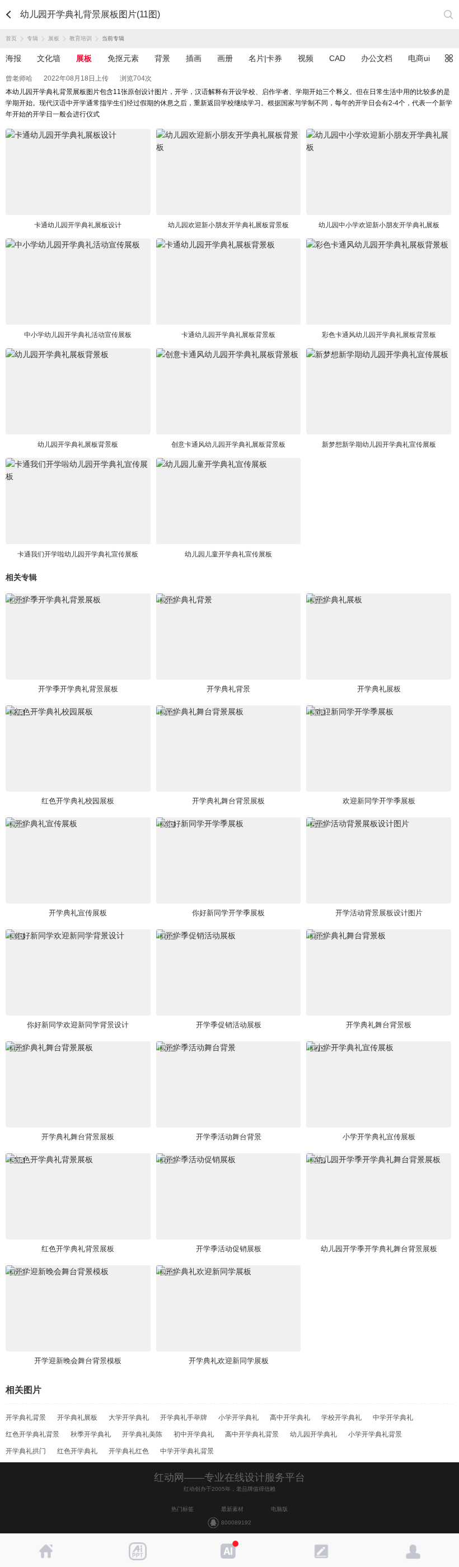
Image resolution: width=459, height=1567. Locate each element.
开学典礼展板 (77, 1417)
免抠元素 (123, 58)
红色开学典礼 (77, 1451)
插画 (194, 58)
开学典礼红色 (129, 1451)
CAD (337, 58)
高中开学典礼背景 (252, 1434)
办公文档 (376, 58)
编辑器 (321, 1551)
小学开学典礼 (238, 1417)
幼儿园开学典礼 (313, 1434)
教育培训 (80, 38)
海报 (13, 58)
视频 (305, 58)
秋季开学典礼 (91, 1434)
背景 (162, 58)
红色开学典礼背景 (32, 1434)
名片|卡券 (265, 58)
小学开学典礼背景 (375, 1434)
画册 (225, 58)
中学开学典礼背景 (187, 1451)
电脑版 (279, 1509)
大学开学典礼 (129, 1417)
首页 (11, 38)
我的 (413, 1551)
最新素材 (232, 1509)
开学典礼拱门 (26, 1451)
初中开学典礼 (194, 1434)
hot (229, 1551)
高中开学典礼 (290, 1417)
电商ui (419, 58)
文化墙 (48, 58)
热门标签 (182, 1509)
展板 (53, 38)
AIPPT (138, 1551)
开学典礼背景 (26, 1417)
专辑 (32, 38)
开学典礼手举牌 (183, 1417)
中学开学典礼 (393, 1417)
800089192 (236, 1522)
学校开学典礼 (341, 1417)
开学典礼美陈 (142, 1434)
